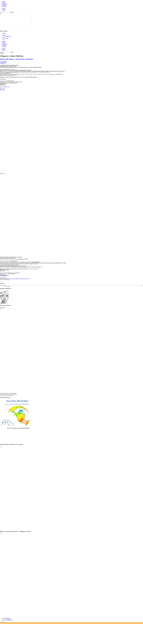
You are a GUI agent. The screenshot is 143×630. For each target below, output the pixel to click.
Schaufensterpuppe (7, 36)
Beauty (3, 37)
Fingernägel (6, 38)
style (29, 278)
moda (9, 278)
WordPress (9, 619)
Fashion (3, 35)
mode (12, 278)
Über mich (4, 3)
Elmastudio (11, 620)
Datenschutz (4, 6)
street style (26, 278)
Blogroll (3, 2)
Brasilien (6, 278)
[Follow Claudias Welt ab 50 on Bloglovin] (4, 303)
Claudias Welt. (7, 618)
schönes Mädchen (16, 278)
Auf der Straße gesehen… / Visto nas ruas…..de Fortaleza (16, 59)
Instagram (4, 10)
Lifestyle (3, 33)
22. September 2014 (3, 61)
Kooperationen (4, 4)
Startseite (3, 1)
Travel (3, 39)
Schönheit (22, 278)
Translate (8, 286)
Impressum (4, 5)
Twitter (3, 9)
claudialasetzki (4, 62)
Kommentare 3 (2, 63)
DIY (5, 34)
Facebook (4, 8)
